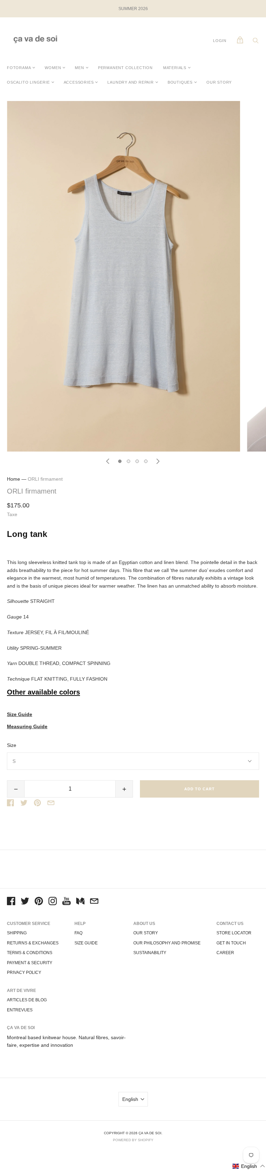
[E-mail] (94, 902)
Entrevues (20, 1010)
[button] (249, 1166)
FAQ (78, 933)
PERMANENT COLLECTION (125, 68)
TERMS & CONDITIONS (29, 952)
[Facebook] (11, 902)
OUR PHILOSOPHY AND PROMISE (167, 943)
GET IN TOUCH (231, 943)
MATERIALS (174, 68)
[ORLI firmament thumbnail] (120, 461)
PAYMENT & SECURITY (29, 962)
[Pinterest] (39, 902)
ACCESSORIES (79, 82)
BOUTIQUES (180, 82)
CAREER (225, 952)
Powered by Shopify (133, 1140)
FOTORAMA (19, 68)
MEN (79, 68)
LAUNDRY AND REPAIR (130, 82)
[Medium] (80, 902)
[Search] (255, 42)
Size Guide (19, 714)
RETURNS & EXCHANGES (33, 943)
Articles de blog (27, 1000)
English (130, 1099)
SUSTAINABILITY (149, 952)
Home (13, 479)
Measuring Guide (27, 726)
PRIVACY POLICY (24, 972)
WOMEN (53, 68)
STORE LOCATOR (233, 933)
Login (220, 41)
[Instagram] (52, 902)
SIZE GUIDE (86, 943)
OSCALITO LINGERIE (28, 82)
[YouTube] (66, 902)
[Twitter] (25, 902)
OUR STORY (219, 82)
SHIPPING (17, 933)
